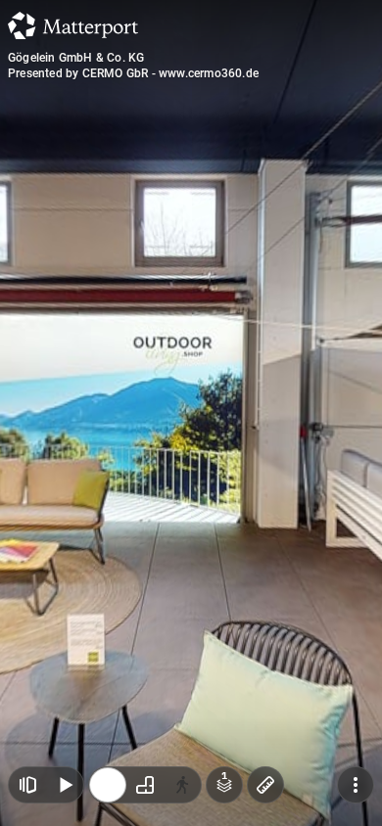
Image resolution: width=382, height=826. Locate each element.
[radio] (107, 785)
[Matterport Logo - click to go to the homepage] (73, 25)
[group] (145, 784)
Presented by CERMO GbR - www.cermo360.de (133, 73)
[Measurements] (265, 784)
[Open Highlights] (27, 785)
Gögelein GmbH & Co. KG (76, 58)
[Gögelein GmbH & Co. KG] (191, 413)
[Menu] (355, 784)
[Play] (64, 785)
